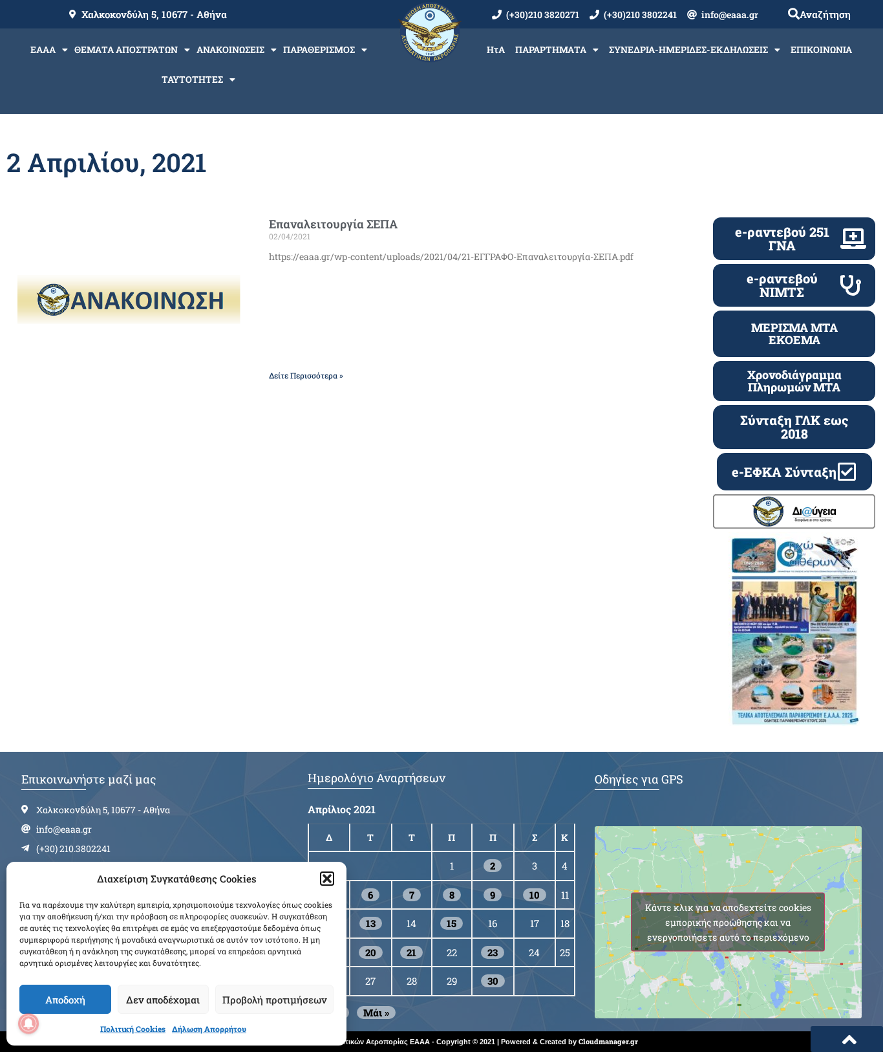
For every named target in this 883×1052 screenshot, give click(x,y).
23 (492, 952)
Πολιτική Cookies (132, 1029)
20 (370, 952)
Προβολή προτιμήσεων (274, 999)
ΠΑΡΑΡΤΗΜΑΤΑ (550, 49)
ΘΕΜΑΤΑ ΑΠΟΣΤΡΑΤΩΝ (126, 49)
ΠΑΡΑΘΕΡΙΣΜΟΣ (319, 49)
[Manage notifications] (28, 1023)
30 (492, 980)
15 (451, 923)
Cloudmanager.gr (608, 1041)
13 (371, 923)
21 (411, 952)
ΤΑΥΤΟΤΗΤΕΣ (192, 79)
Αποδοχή (65, 999)
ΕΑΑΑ (43, 49)
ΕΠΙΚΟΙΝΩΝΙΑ (821, 49)
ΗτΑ (496, 49)
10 (534, 894)
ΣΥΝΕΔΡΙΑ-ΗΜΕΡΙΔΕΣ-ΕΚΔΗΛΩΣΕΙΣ (688, 49)
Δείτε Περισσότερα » (306, 375)
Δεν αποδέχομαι (163, 999)
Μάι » (376, 1012)
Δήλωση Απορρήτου (209, 1029)
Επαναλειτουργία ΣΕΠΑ (333, 224)
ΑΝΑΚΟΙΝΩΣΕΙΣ (230, 49)
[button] (327, 878)
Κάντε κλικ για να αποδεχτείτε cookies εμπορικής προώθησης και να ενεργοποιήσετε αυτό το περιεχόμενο (728, 922)
